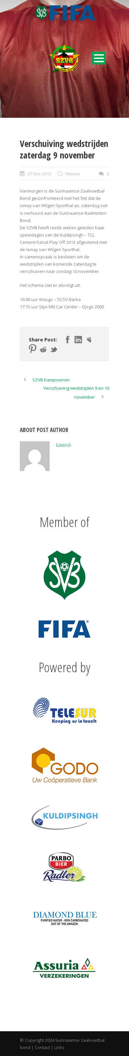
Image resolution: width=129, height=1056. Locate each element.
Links (59, 1047)
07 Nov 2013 (39, 174)
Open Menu (99, 58)
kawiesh (63, 445)
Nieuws (72, 174)
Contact (42, 1047)
